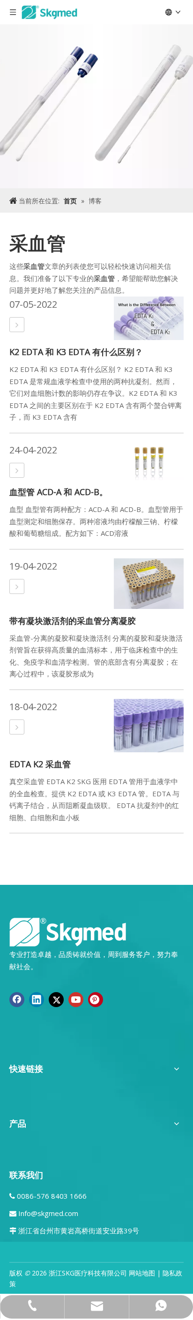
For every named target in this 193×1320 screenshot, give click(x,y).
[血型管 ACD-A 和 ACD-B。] (17, 470)
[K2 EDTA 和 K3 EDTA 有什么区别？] (17, 325)
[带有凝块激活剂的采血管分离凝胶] (17, 586)
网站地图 (142, 1272)
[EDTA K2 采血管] (17, 727)
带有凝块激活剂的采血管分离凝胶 (72, 620)
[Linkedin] (36, 999)
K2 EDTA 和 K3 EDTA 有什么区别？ (76, 351)
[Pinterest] (95, 999)
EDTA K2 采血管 (40, 764)
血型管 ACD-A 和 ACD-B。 (58, 491)
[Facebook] (16, 999)
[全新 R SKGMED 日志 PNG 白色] (67, 931)
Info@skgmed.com (48, 1213)
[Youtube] (75, 999)
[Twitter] (56, 999)
